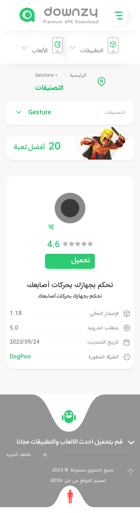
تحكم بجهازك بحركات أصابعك (70, 285)
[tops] (70, 148)
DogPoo (20, 357)
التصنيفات (115, 113)
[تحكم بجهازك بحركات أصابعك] (70, 207)
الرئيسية (78, 75)
